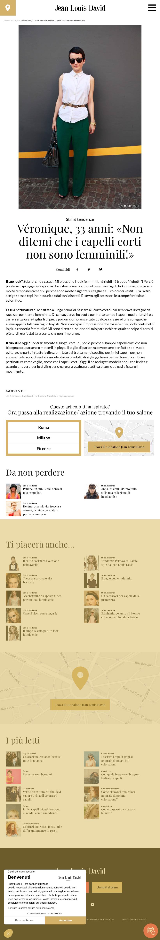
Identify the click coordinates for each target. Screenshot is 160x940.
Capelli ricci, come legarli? (40, 613)
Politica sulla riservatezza (134, 919)
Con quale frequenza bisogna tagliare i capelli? (120, 776)
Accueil (7, 20)
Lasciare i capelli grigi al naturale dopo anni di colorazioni (117, 760)
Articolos (16, 20)
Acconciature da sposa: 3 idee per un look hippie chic (42, 598)
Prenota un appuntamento (150, 930)
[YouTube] (92, 905)
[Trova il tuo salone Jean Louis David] (8, 8)
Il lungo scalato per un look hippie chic (41, 633)
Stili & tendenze (13, 396)
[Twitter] (100, 269)
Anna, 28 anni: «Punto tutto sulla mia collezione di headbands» (119, 493)
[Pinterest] (88, 269)
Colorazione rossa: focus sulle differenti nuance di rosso (42, 828)
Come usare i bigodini (37, 774)
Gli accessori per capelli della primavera (120, 598)
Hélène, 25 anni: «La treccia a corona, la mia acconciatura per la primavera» (42, 510)
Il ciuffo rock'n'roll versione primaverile (41, 563)
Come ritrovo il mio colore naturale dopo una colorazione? (118, 795)
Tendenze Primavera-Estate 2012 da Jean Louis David (119, 563)
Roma (43, 427)
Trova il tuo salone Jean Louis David (119, 447)
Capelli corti (28, 396)
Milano (43, 437)
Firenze (44, 448)
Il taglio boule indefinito (116, 578)
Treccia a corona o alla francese (37, 580)
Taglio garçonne (66, 396)
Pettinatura (40, 396)
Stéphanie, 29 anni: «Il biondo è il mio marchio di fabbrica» (120, 615)
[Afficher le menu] (152, 8)
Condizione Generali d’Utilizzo (99, 919)
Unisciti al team (107, 887)
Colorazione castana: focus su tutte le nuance (42, 759)
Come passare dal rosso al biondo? (118, 811)
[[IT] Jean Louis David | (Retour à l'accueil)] (80, 8)
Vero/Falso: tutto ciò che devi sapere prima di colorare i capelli (42, 795)
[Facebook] (77, 269)
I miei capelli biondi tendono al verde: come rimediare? (41, 811)
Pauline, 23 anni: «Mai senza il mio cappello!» (42, 491)
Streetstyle (52, 396)
